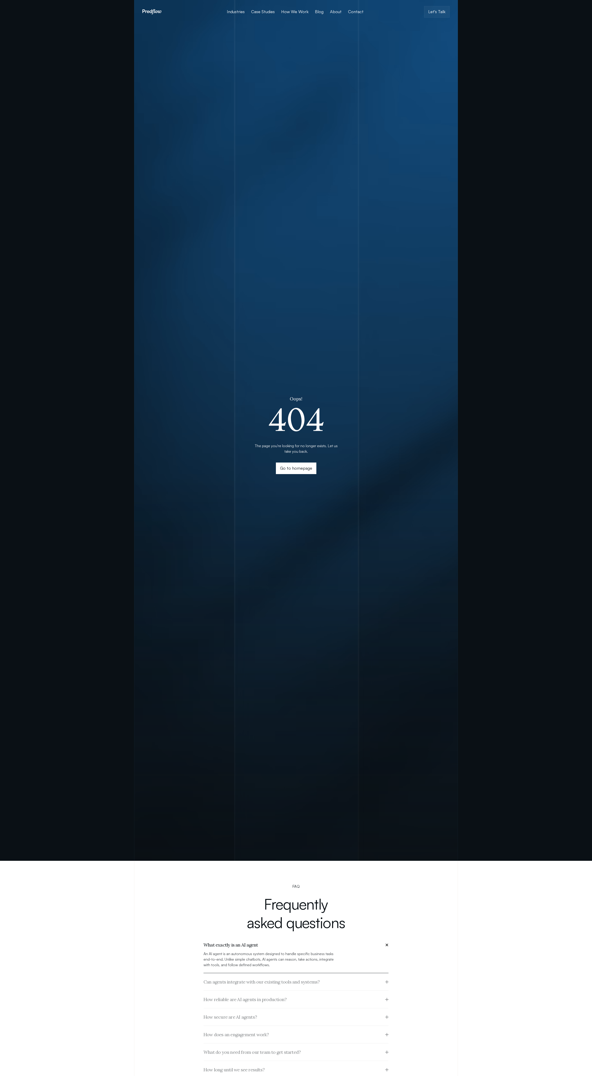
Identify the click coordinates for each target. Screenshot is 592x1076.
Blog (319, 11)
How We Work (294, 11)
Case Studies (263, 11)
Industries (236, 11)
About (336, 11)
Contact (356, 11)
